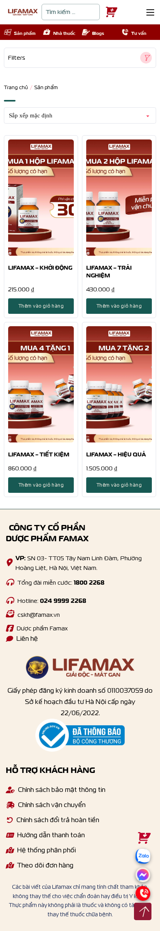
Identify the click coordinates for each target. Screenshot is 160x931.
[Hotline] (10, 582)
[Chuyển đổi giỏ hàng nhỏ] (109, 12)
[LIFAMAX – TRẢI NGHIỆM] (119, 197)
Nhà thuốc (64, 32)
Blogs (98, 32)
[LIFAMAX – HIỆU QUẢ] (119, 384)
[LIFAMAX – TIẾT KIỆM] (41, 384)
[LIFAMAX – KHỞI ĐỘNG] (41, 197)
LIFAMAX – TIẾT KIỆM (38, 454)
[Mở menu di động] (150, 12)
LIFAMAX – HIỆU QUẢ (116, 454)
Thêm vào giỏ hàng (41, 305)
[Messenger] (143, 880)
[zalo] (143, 866)
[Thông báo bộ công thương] (79, 735)
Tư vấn (138, 32)
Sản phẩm (24, 32)
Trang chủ (16, 87)
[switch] (80, 58)
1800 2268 (89, 582)
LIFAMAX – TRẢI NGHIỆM (109, 271)
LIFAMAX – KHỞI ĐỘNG (40, 267)
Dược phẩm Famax (42, 628)
